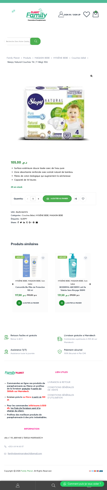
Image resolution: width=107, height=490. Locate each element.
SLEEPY (23, 219)
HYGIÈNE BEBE (42, 215)
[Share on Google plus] (30, 223)
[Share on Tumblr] (27, 223)
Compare (75, 198)
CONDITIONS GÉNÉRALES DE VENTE (61, 388)
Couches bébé (28, 215)
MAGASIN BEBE (56, 215)
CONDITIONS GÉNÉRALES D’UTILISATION (61, 396)
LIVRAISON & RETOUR (59, 382)
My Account (18, 485)
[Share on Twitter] (21, 223)
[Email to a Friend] (36, 223)
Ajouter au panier (59, 198)
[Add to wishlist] (83, 198)
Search (53, 485)
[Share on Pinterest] (33, 223)
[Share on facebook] (18, 223)
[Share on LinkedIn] (24, 223)
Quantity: (18, 198)
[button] (82, 484)
